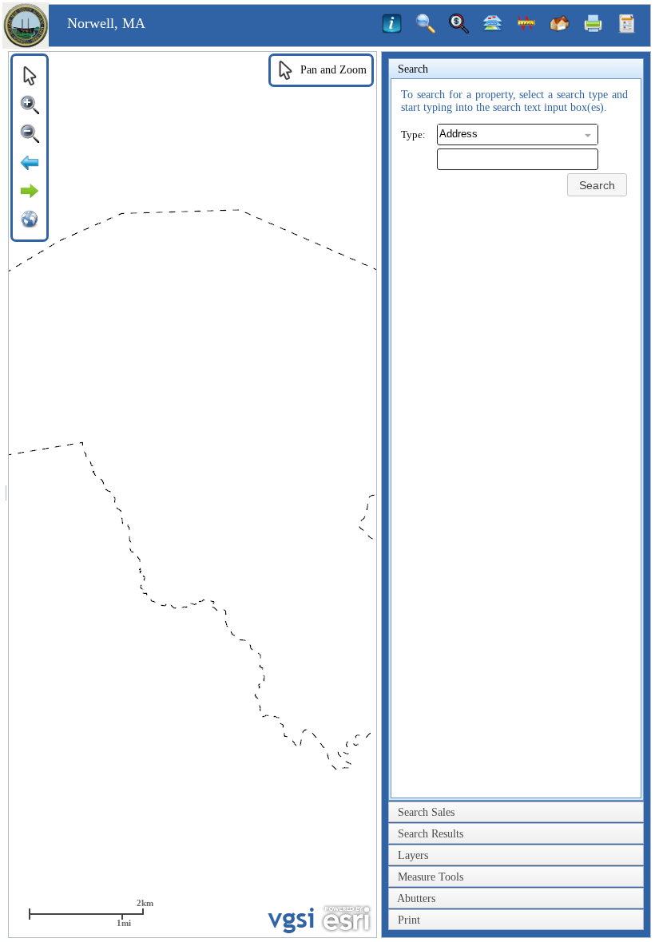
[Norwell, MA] (25, 45)
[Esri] (346, 918)
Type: (413, 135)
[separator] (6, 494)
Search (597, 185)
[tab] (516, 69)
